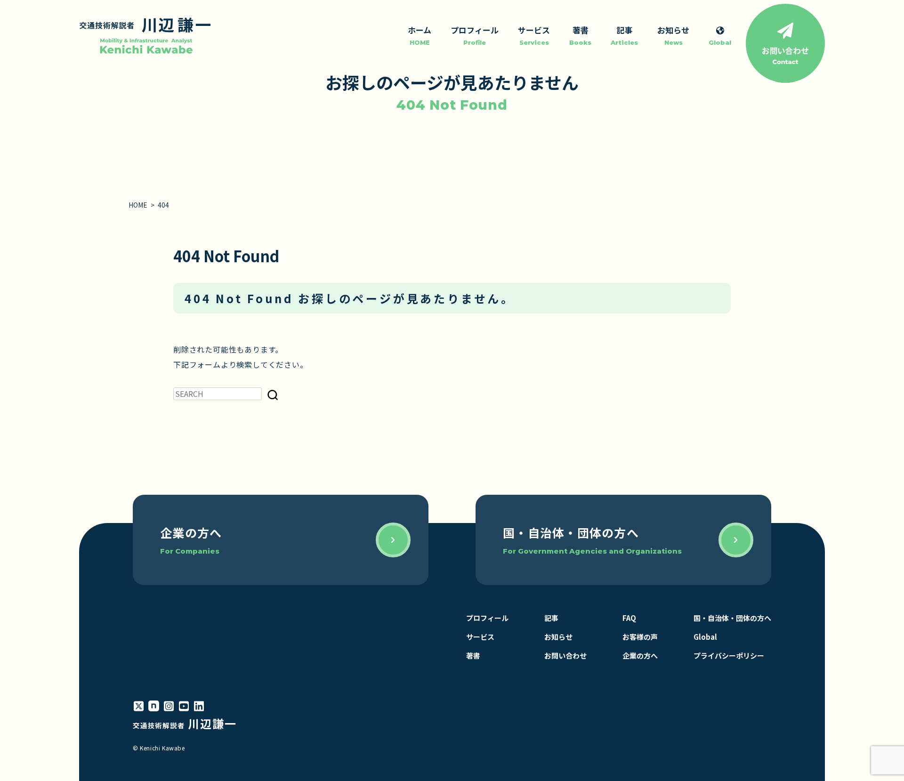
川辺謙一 (185, 723)
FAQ (629, 618)
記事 (551, 618)
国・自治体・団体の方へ (732, 618)
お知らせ (558, 637)
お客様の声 (640, 637)
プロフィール (487, 618)
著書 (473, 656)
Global (705, 637)
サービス (480, 637)
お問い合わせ (565, 656)
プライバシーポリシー (729, 656)
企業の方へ (640, 656)
